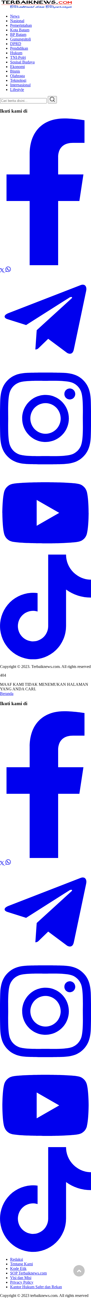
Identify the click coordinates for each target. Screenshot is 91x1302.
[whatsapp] (8, 271)
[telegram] (45, 363)
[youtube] (45, 552)
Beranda (6, 693)
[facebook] (45, 264)
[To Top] (79, 1271)
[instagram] (45, 469)
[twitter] (2, 271)
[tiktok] (45, 658)
